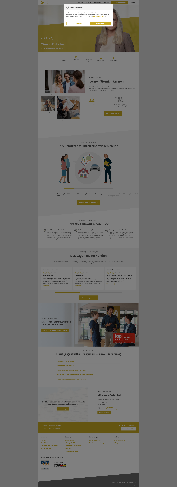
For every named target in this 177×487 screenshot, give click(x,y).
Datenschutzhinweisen (99, 16)
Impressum (73, 18)
